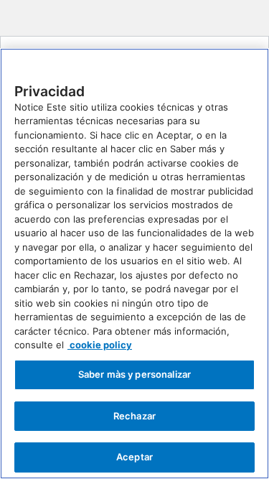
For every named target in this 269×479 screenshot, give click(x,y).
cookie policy (99, 344)
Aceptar (134, 456)
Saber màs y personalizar (134, 374)
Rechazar (134, 416)
